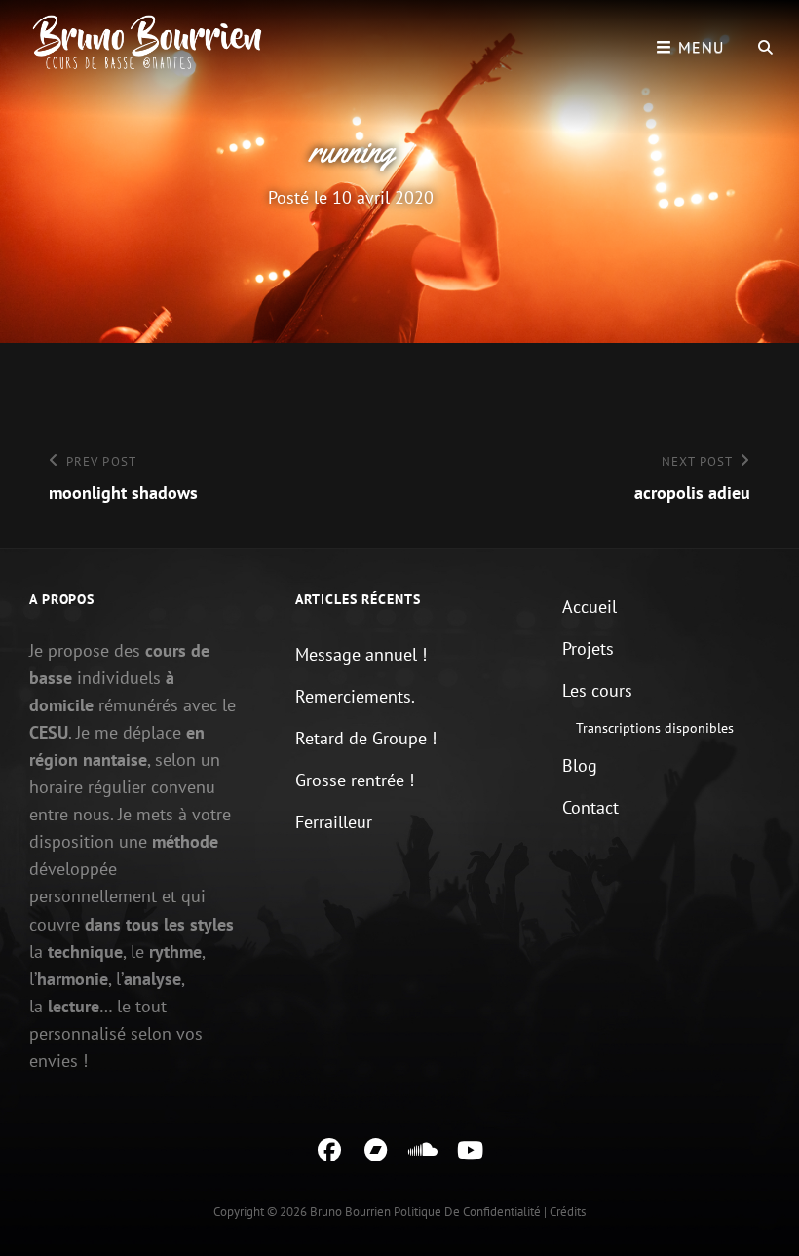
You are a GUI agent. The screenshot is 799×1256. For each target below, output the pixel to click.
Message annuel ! (361, 654)
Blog (579, 765)
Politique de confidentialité (467, 1211)
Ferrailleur (333, 822)
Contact (590, 807)
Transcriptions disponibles (655, 728)
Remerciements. (355, 696)
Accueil (589, 606)
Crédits (568, 1211)
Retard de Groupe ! (366, 738)
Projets (588, 648)
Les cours (597, 690)
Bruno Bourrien (350, 1211)
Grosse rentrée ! (354, 780)
